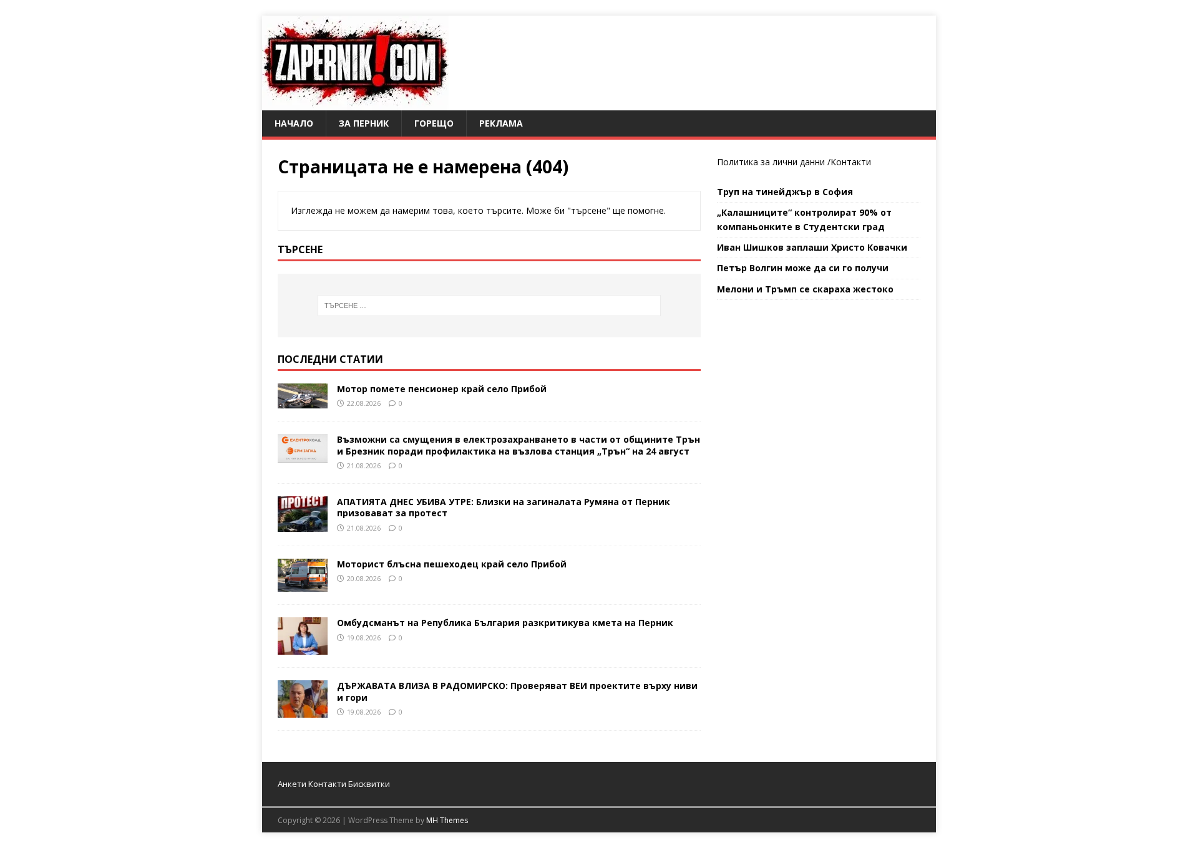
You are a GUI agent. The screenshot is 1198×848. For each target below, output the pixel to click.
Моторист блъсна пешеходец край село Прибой (452, 564)
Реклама (501, 123)
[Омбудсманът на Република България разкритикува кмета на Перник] (303, 647)
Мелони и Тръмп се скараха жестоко (805, 289)
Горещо (434, 123)
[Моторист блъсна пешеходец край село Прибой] (303, 584)
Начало (294, 123)
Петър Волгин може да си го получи (803, 268)
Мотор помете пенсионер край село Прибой (442, 389)
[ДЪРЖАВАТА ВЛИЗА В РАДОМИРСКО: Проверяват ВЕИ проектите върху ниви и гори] (303, 710)
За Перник (364, 123)
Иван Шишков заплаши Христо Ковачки (812, 247)
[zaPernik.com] (355, 103)
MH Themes (447, 820)
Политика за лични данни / (773, 162)
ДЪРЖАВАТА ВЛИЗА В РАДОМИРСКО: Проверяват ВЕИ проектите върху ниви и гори (517, 691)
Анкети (292, 783)
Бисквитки (369, 783)
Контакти (850, 162)
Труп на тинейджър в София (785, 192)
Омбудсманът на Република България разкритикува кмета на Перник (505, 623)
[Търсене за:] (489, 305)
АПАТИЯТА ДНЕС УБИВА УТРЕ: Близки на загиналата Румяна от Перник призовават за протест (503, 507)
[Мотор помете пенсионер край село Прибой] (303, 401)
